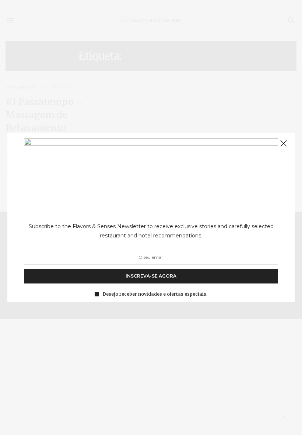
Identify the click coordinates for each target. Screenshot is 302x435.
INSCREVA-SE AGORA (151, 276)
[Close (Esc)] (283, 143)
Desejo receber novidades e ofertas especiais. (155, 294)
